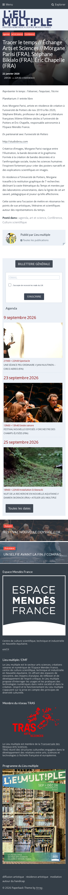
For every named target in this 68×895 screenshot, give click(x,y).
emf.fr (5, 649)
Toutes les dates (19, 508)
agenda (6, 34)
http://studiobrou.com (15, 141)
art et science (17, 34)
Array (39, 887)
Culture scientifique (14, 222)
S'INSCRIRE (34, 296)
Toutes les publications (35, 240)
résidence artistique (37, 876)
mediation (56, 876)
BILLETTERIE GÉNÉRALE (34, 264)
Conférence (29, 34)
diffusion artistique (13, 876)
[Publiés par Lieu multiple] (11, 239)
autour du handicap (13, 881)
